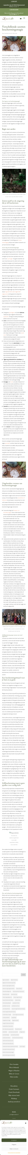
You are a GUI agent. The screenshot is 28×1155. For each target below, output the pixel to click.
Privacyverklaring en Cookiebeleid (14, 1152)
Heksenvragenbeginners (7, 997)
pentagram (12, 312)
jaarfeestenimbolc (16, 1003)
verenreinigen (22, 1046)
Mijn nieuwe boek (14, 1095)
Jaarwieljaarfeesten (6, 1008)
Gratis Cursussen (14, 1089)
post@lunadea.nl (14, 1114)
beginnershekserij (14, 979)
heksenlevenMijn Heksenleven (18, 991)
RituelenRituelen (18, 1029)
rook (11, 382)
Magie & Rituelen (14, 1071)
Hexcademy (14, 1086)
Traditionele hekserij (6, 1037)
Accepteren (14, 1140)
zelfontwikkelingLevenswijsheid (9, 1055)
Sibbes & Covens (14, 1074)
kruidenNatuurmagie (7, 1014)
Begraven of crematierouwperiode (9, 982)
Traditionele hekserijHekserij (17, 1037)
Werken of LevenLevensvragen (8, 1052)
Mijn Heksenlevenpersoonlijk (8, 1029)
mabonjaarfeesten (6, 1017)
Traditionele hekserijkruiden (8, 1040)
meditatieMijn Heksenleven (8, 1026)
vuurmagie (9, 259)
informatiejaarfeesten (7, 1003)
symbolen (6, 316)
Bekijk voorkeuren (14, 1149)
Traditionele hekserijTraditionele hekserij (10, 1046)
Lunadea (6, 33)
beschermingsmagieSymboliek (8, 988)
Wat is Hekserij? (14, 1067)
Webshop (14, 1099)
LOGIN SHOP (14, 1)
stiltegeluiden (22, 1031)
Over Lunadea (14, 1064)
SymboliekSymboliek (15, 1034)
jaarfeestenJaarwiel (6, 1005)
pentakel (7, 443)
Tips (16, 33)
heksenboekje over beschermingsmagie (12, 961)
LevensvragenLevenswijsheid (18, 1014)
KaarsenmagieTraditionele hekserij (18, 1008)
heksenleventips (14, 994)
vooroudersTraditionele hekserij (8, 1049)
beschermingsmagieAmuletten (8, 985)
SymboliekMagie (6, 1034)
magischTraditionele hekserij (8, 1023)
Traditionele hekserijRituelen (8, 1043)
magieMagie (13, 1017)
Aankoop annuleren (14, 1102)
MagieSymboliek (15, 1020)
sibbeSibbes (5, 1031)
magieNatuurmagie (6, 1020)
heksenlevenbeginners (7, 991)
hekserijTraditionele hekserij (8, 1000)
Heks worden (14, 1077)
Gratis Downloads (14, 1092)
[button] (25, 1123)
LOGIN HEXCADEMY (14, 9)
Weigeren (14, 1144)
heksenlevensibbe (6, 994)
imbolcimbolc (17, 1000)
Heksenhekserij (19, 988)
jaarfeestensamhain (15, 1005)
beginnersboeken (6, 979)
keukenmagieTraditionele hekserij (9, 1011)
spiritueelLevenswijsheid (13, 1031)
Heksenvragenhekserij (18, 997)
